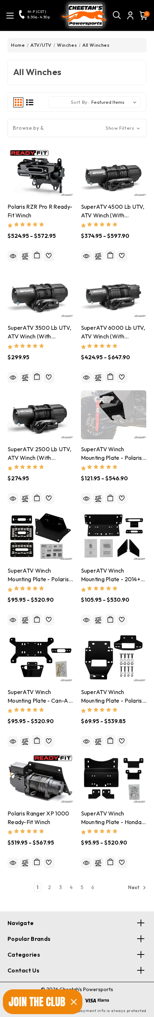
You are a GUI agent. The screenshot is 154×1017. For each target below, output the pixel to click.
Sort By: (80, 102)
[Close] (74, 1002)
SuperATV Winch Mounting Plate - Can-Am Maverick (40, 696)
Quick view (13, 256)
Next (134, 887)
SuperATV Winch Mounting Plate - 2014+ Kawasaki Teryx (111, 575)
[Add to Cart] (37, 376)
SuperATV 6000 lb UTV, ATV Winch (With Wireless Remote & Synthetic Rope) (113, 332)
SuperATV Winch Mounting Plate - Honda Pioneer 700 (111, 818)
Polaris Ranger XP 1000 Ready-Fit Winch (38, 818)
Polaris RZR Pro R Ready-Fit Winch (40, 211)
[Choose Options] (37, 255)
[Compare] (25, 256)
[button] (77, 128)
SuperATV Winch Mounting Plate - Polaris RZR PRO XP (111, 453)
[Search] (117, 15)
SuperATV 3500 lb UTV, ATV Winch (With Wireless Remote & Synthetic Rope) (39, 332)
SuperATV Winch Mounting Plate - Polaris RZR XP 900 (111, 696)
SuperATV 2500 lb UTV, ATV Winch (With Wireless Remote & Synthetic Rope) (39, 453)
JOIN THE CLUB (37, 1002)
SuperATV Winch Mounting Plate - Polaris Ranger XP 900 (38, 575)
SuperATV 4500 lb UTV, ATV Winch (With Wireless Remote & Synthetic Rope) (113, 211)
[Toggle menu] (10, 16)
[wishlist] (49, 256)
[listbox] (115, 102)
